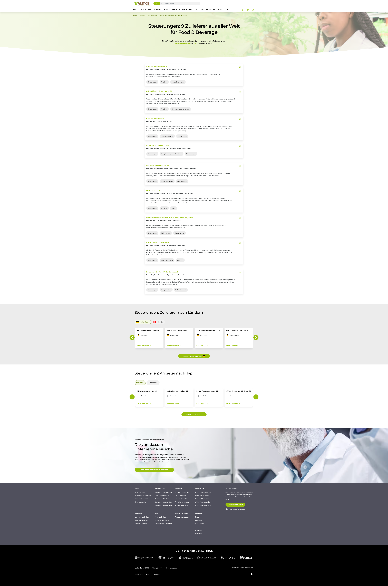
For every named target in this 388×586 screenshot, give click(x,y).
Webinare (198, 530)
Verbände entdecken (162, 499)
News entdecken (140, 492)
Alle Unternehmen (194, 414)
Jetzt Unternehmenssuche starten (154, 470)
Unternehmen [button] (145, 10)
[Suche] (197, 4)
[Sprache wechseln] (247, 10)
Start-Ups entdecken (162, 496)
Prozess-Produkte (181, 499)
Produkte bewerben (182, 502)
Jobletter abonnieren (162, 520)
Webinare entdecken (142, 517)
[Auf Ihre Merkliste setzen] (240, 66)
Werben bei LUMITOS (142, 568)
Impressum (138, 574)
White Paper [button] (187, 10)
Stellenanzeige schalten (163, 524)
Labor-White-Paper (202, 496)
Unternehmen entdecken (163, 492)
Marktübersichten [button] (172, 10)
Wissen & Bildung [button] (208, 10)
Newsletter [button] (223, 10)
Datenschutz (156, 574)
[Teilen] (242, 10)
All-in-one (198, 533)
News (197, 517)
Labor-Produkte (180, 496)
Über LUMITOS (157, 568)
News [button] (135, 10)
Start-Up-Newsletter (142, 499)
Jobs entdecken (160, 517)
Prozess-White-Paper (202, 499)
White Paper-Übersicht (203, 505)
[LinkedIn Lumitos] (252, 574)
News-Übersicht (140, 502)
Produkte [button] (158, 10)
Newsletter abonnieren (143, 496)
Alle (156, 3)
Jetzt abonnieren (235, 505)
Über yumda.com (171, 568)
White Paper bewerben (203, 502)
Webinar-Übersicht (141, 524)
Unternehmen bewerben (163, 502)
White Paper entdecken (203, 492)
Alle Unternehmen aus (192, 356)
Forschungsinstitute (182, 517)
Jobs (197, 527)
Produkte (198, 520)
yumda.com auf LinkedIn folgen (236, 509)
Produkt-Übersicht (181, 505)
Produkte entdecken (182, 492)
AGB (147, 574)
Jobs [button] (197, 10)
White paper (199, 524)
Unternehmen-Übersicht (163, 505)
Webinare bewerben (141, 520)
